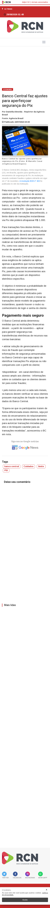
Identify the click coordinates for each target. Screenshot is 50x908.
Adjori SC (26, 2)
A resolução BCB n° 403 (29, 181)
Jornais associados (39, 2)
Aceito (25, 900)
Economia (7, 89)
